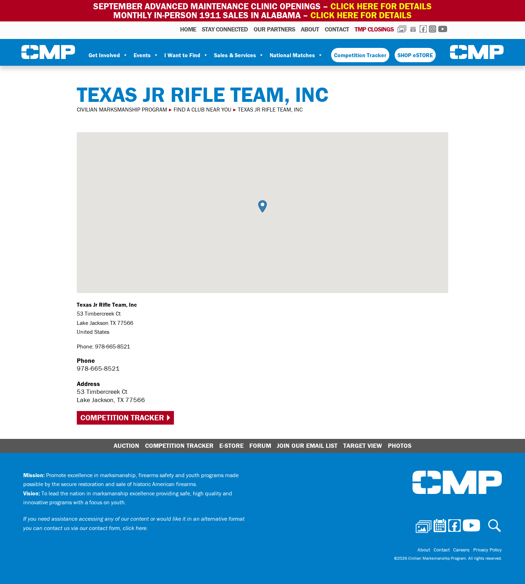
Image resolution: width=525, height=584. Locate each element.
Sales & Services (235, 55)
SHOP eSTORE (415, 55)
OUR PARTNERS (274, 29)
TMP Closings (374, 29)
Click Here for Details (361, 15)
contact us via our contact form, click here (95, 527)
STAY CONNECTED (225, 29)
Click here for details (381, 6)
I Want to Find (182, 55)
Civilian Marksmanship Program (48, 52)
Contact (337, 29)
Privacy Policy (487, 549)
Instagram (432, 28)
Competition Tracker (360, 55)
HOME (188, 29)
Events (142, 55)
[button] (262, 206)
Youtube (442, 28)
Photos (402, 28)
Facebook (423, 28)
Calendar (413, 28)
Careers (461, 549)
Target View (362, 445)
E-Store (231, 445)
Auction (126, 445)
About (310, 29)
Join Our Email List (307, 445)
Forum (260, 445)
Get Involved (104, 55)
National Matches (292, 55)
